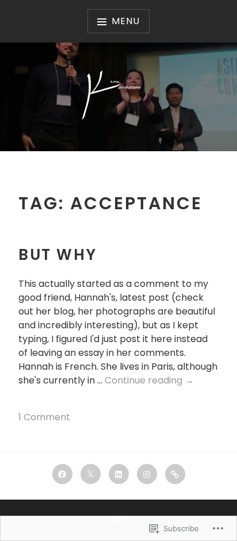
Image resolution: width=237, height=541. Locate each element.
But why (57, 254)
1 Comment (44, 417)
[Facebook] (62, 474)
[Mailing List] (175, 474)
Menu (125, 21)
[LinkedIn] (119, 474)
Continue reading (149, 381)
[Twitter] (91, 474)
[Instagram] (147, 474)
